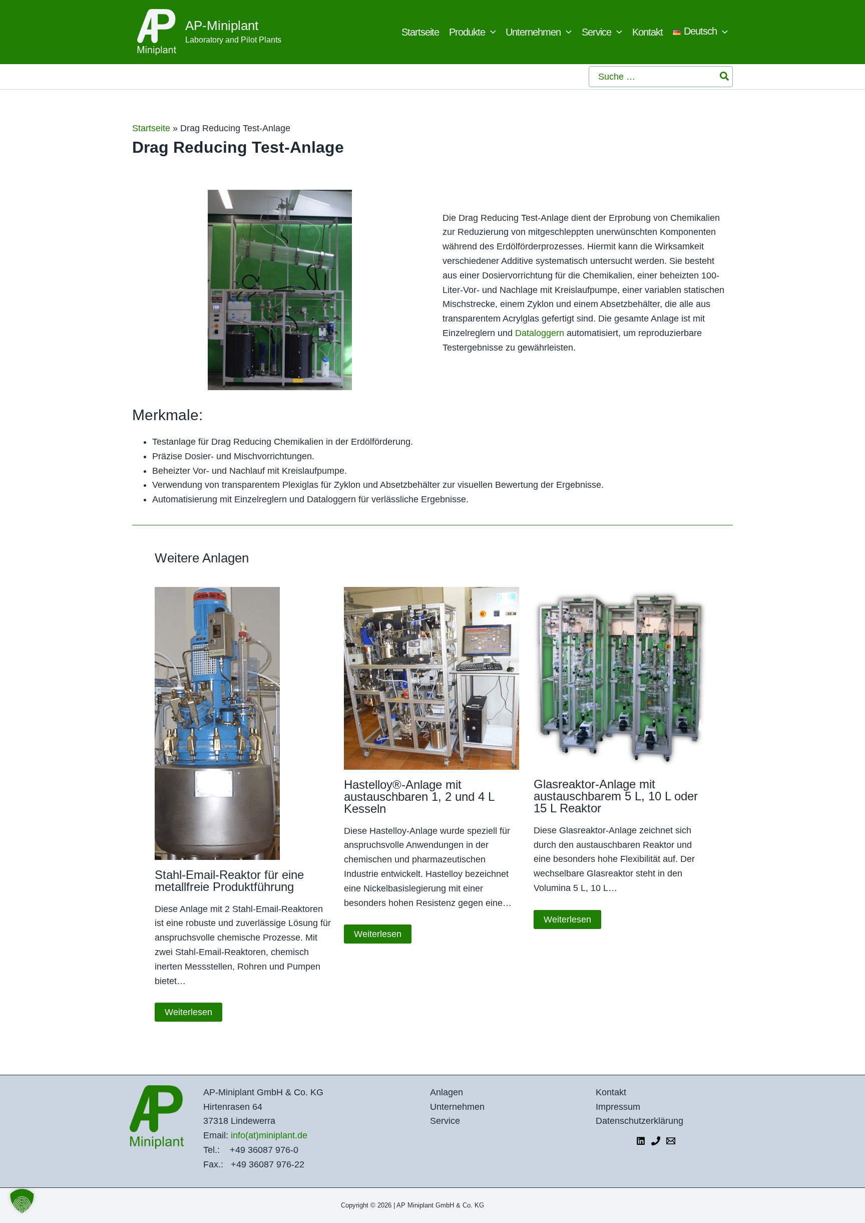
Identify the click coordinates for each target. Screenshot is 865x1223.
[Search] (725, 77)
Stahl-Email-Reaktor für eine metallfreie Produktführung (229, 880)
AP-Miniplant (221, 25)
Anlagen (446, 1092)
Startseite (151, 128)
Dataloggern (541, 333)
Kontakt (611, 1092)
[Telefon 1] (655, 1140)
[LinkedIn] (640, 1140)
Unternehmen (457, 1107)
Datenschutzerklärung (639, 1121)
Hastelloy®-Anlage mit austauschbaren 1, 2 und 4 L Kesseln (419, 796)
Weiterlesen (188, 1012)
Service (445, 1121)
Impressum (618, 1107)
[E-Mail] (670, 1140)
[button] (490, 32)
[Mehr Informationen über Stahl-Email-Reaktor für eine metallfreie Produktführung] (217, 723)
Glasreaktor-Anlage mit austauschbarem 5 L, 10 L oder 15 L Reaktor (616, 796)
